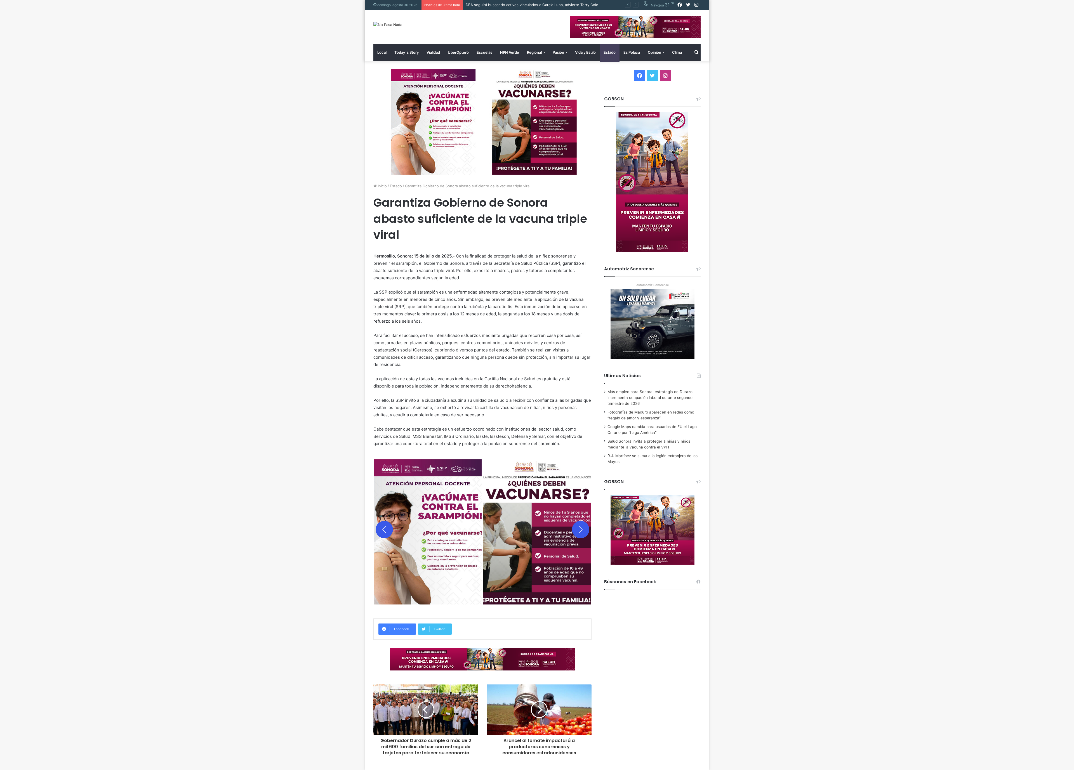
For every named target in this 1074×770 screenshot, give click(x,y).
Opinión (654, 52)
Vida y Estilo (585, 52)
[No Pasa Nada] (387, 25)
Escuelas (484, 52)
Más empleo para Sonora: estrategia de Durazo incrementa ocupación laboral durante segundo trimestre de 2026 (650, 397)
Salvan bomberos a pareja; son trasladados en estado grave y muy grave (529, 5)
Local (382, 52)
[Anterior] (384, 529)
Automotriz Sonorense (652, 285)
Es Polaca (631, 52)
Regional (534, 52)
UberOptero (458, 52)
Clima (677, 52)
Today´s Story (406, 52)
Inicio (382, 186)
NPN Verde (509, 52)
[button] (427, 529)
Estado (610, 52)
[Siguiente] (580, 529)
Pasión (558, 52)
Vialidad (433, 52)
